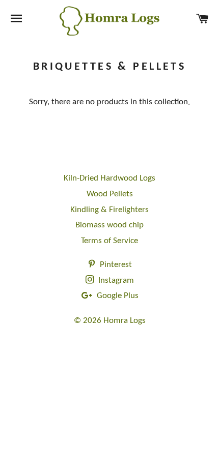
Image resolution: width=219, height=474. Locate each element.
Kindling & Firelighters (109, 209)
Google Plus (117, 295)
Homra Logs (124, 320)
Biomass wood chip (109, 225)
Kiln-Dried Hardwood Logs (109, 178)
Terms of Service (109, 240)
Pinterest (115, 264)
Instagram (115, 280)
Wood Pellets (110, 194)
